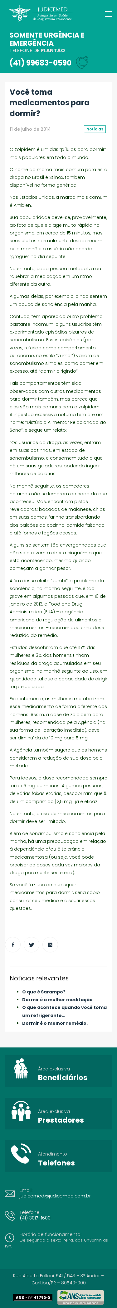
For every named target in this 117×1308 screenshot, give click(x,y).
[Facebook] (13, 944)
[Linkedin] (50, 944)
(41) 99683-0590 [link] (40, 63)
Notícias (94, 129)
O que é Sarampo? (44, 992)
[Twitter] (31, 944)
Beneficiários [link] (62, 1078)
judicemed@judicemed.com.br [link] (55, 1195)
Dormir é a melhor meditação (57, 1000)
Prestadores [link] (61, 1120)
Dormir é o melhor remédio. (55, 1023)
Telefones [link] (56, 1163)
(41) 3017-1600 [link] (35, 1218)
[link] (35, 1297)
